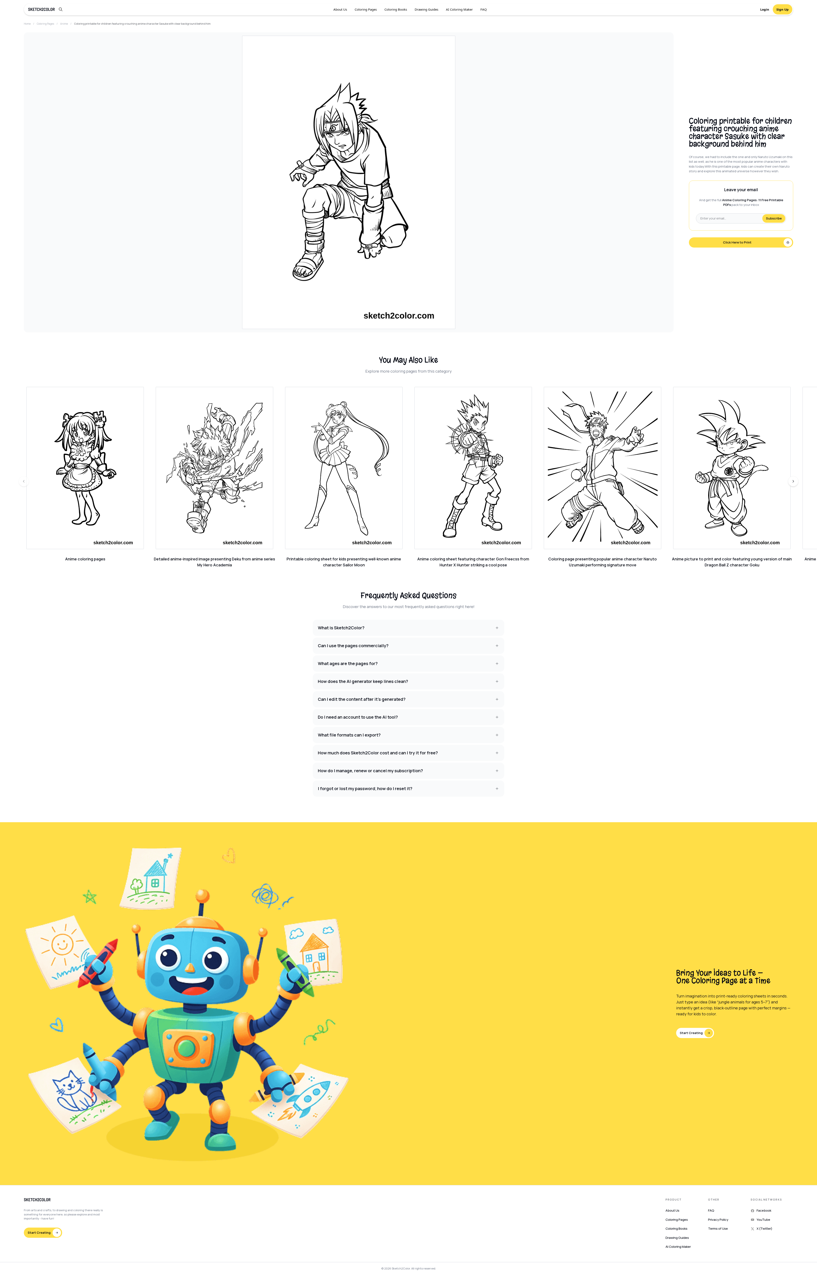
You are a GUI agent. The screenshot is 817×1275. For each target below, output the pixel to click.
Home (27, 24)
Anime (64, 24)
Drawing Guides (426, 9)
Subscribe (774, 218)
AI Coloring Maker (459, 9)
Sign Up (782, 9)
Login (764, 9)
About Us (340, 9)
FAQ (483, 9)
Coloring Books (395, 9)
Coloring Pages (366, 9)
